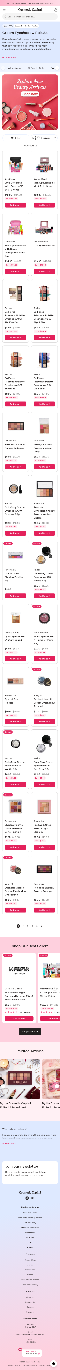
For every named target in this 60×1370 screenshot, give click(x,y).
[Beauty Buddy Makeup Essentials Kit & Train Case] (44, 164)
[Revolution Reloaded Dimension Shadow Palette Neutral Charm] (44, 489)
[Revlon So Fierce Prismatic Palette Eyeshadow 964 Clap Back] (44, 360)
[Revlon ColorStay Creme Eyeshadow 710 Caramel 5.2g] (15, 489)
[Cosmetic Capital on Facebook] (27, 1198)
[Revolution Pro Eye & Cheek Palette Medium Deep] (44, 426)
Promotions (30, 1270)
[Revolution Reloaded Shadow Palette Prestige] (44, 869)
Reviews (30, 1307)
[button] (19, 1012)
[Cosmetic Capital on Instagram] (33, 1198)
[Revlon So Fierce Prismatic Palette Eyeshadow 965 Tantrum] (15, 360)
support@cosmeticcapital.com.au (30, 1334)
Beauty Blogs (30, 1260)
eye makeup (32, 39)
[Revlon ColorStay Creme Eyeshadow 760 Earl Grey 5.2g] (44, 744)
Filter (18, 138)
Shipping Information (30, 1228)
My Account (30, 1232)
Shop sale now (30, 1031)
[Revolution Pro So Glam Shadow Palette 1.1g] (15, 555)
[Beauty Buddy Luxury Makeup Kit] (44, 227)
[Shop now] (30, 102)
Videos (30, 1275)
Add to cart (16, 205)
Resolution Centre (30, 1213)
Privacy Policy (14, 1365)
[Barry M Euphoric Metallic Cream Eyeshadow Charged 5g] (15, 869)
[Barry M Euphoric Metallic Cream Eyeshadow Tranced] (44, 681)
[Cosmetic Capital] (30, 9)
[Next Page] (41, 926)
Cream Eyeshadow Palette (26, 26)
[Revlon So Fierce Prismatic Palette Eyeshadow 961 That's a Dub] (15, 293)
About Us (30, 1297)
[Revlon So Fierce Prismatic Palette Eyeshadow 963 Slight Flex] (44, 293)
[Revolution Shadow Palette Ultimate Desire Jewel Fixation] (15, 806)
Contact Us (30, 1302)
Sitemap (30, 1312)
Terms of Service (30, 1365)
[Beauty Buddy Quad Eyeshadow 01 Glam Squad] (15, 618)
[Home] (4, 25)
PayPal (30, 1247)
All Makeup (14, 68)
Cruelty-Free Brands (30, 1280)
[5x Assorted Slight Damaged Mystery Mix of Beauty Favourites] (19, 970)
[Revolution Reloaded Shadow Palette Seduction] (15, 426)
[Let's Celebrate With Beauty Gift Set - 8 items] (15, 164)
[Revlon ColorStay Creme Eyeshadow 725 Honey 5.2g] (44, 555)
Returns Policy (30, 1223)
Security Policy (45, 1365)
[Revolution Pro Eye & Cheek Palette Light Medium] (44, 806)
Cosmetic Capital (33, 1362)
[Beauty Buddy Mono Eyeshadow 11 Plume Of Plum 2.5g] (44, 618)
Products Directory (30, 1285)
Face (10, 26)
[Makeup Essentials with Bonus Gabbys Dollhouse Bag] (15, 227)
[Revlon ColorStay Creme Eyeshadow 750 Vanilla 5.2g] (15, 744)
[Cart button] (56, 10)
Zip (30, 1242)
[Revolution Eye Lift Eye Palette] (15, 681)
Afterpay (30, 1237)
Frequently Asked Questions (30, 1218)
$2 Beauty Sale (36, 68)
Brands (30, 1265)
